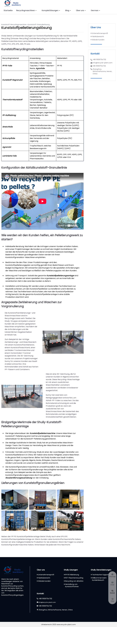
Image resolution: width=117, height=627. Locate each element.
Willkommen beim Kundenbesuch (99, 579)
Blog (67, 10)
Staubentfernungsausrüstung (18, 477)
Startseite (8, 10)
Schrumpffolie (8, 138)
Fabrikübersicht (98, 36)
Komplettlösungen (50, 10)
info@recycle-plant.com (102, 63)
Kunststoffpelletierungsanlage (60, 275)
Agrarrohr (6, 147)
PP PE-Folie (7, 65)
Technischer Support (100, 575)
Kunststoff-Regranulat (12, 80)
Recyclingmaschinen (25, 10)
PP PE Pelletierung (72, 575)
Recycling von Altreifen (74, 581)
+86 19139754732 (99, 59)
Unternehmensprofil (100, 33)
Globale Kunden (98, 40)
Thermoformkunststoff (12, 99)
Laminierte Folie (9, 156)
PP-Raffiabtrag (9, 115)
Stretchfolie (7, 126)
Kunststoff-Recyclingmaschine (13, 24)
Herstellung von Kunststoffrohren (72, 585)
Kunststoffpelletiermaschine (42, 433)
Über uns (80, 10)
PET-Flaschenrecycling (74, 578)
